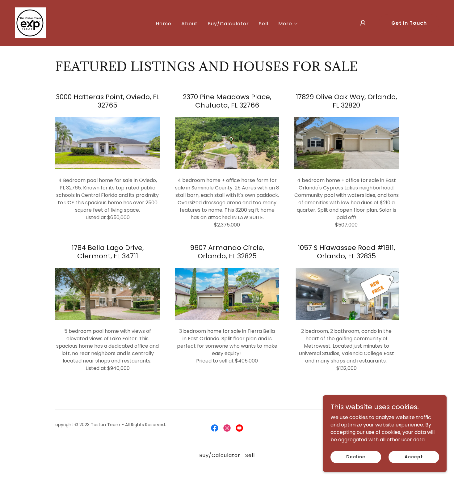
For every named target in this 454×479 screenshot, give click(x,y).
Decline (355, 457)
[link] (30, 22)
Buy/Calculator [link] (228, 23)
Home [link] (163, 23)
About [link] (189, 23)
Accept (414, 457)
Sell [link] (263, 23)
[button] (288, 24)
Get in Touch (409, 23)
